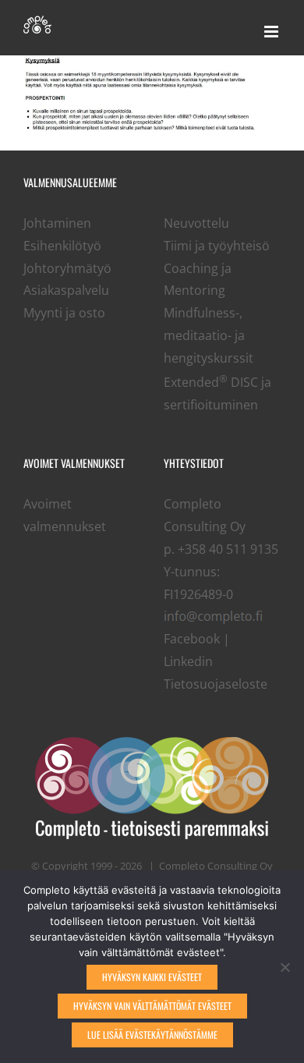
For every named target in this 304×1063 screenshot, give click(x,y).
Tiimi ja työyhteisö (217, 245)
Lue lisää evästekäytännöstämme (152, 1034)
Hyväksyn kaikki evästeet (152, 976)
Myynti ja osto (64, 312)
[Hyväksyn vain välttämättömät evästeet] (284, 967)
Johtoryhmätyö (67, 268)
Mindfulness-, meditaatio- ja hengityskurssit (208, 335)
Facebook (192, 638)
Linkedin (188, 661)
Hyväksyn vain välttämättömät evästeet (152, 1005)
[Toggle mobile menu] (272, 31)
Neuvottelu (196, 223)
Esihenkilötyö (62, 245)
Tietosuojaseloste (215, 684)
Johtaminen (57, 223)
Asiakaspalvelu (66, 290)
